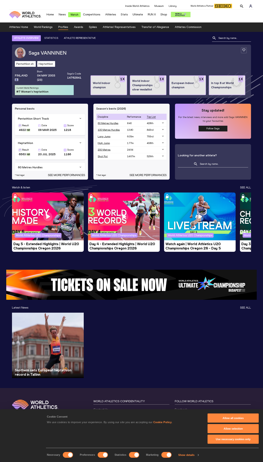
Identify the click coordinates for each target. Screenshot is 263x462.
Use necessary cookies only (233, 439)
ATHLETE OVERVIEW (26, 38)
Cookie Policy (162, 422)
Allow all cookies (233, 418)
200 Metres (104, 149)
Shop (163, 14)
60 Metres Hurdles (108, 123)
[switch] (103, 455)
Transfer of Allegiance (155, 27)
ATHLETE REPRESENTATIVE (80, 38)
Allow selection (233, 428)
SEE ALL (245, 187)
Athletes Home (18, 27)
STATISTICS (51, 38)
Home (50, 14)
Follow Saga (213, 128)
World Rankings (43, 27)
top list (151, 116)
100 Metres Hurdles (109, 129)
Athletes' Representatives (119, 27)
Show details (186, 454)
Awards (78, 27)
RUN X (152, 14)
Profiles (63, 27)
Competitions (91, 14)
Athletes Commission (188, 27)
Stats (124, 14)
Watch (74, 14)
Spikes (93, 27)
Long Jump (104, 136)
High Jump (104, 143)
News (62, 14)
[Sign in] (250, 6)
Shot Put (103, 156)
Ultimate (138, 14)
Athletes (110, 14)
